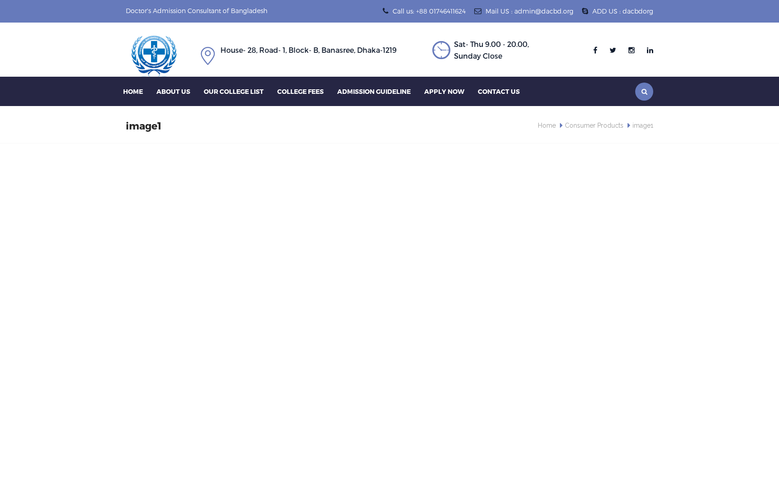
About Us (173, 91)
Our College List (234, 91)
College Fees (300, 91)
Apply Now (444, 91)
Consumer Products (594, 125)
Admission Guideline (374, 91)
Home (133, 91)
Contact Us (499, 91)
